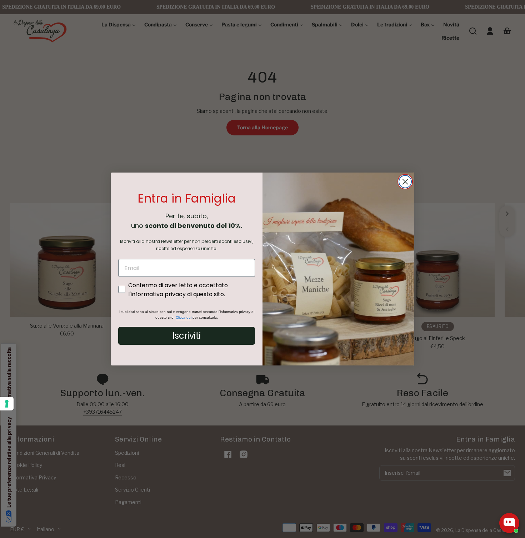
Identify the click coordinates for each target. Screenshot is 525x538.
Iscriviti (186, 336)
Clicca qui (183, 317)
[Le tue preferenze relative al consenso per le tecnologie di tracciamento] (7, 403)
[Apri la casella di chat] (509, 523)
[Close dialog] (405, 181)
